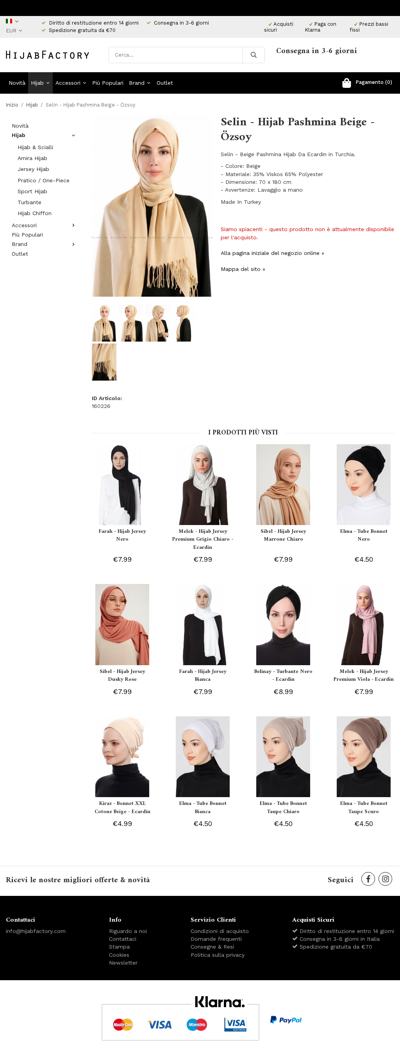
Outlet (165, 83)
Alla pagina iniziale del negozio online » (272, 253)
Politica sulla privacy (218, 955)
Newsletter (123, 963)
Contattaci (122, 939)
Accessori (67, 83)
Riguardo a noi (128, 931)
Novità (17, 83)
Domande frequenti (216, 939)
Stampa (119, 947)
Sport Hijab (32, 191)
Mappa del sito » (243, 269)
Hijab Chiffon (35, 213)
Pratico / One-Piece (44, 180)
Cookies (119, 955)
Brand (137, 83)
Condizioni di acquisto (220, 931)
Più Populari (107, 83)
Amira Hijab (32, 158)
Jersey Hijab (33, 169)
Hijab (37, 83)
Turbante (29, 202)
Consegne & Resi (212, 947)
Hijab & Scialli (35, 147)
